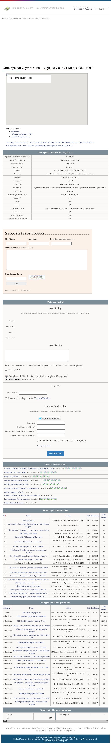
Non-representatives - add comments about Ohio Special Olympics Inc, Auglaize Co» (39, 145)
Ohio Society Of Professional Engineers (28, 537)
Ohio (19, 18)
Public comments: (19, 247)
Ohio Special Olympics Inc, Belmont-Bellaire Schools (28, 572)
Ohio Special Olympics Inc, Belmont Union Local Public (28, 567)
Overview (15, 131)
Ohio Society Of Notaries (28, 533)
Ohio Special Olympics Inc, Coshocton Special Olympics (28, 593)
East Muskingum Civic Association (16, 499)
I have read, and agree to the (29, 398)
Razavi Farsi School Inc (12, 476)
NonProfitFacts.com (9, 18)
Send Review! (55, 453)
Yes (9, 369)
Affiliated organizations (20, 136)
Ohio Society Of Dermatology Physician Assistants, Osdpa (28, 530)
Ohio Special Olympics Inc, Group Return (31, 616)
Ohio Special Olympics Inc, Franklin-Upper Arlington (31, 625)
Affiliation (6, 608)
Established (95, 516)
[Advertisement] (55, 41)
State (88, 516)
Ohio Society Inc (28, 520)
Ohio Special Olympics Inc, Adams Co (28, 542)
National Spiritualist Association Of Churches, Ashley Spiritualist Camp (29, 468)
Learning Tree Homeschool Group (16, 484)
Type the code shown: (13, 274)
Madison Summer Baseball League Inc (17, 480)
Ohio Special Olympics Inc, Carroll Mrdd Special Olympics (28, 579)
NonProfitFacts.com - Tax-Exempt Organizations (37, 7)
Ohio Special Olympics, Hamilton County (31, 621)
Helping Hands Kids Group (13, 503)
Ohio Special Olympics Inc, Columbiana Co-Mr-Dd (28, 589)
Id (4, 516)
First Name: (10, 239)
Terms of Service (42, 398)
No (18, 369)
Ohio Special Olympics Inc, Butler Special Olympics (28, 576)
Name (28, 516)
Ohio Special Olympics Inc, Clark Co (28, 583)
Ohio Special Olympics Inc (31, 612)
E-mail (62, 239)
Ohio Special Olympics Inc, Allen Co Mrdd (28, 546)
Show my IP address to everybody (63, 440)
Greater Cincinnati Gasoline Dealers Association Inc (22, 495)
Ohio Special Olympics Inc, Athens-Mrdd (28, 559)
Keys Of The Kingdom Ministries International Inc (21, 488)
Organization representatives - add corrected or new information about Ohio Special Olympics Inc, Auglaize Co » (50, 142)
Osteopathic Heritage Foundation (15, 472)
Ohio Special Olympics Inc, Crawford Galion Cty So (28, 596)
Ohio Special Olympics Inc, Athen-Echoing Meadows (28, 556)
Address (68, 516)
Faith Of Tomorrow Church (13, 492)
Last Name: (32, 239)
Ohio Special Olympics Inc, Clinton (28, 586)
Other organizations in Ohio (22, 134)
